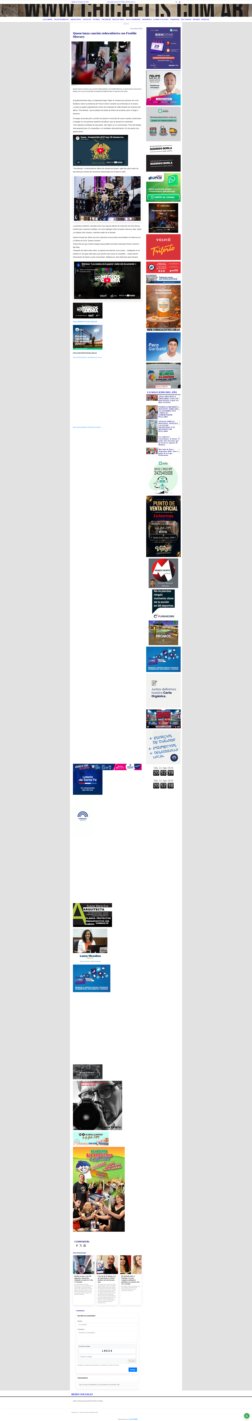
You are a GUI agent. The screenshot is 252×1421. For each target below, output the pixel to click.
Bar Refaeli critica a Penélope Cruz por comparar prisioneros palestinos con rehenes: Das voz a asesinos (130, 1280)
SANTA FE (87, 19)
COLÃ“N (126, 24)
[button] (176, 2)
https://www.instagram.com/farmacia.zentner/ (87, 427)
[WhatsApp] (179, 2)
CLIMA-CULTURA (161, 19)
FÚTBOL (96, 19)
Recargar (132, 1361)
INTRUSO (205, 19)
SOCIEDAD (106, 19)
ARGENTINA (75, 19)
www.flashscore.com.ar (87, 357)
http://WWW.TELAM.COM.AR (85, 322)
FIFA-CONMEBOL (133, 19)
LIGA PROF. (48, 19)
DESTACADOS (118, 19)
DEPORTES (147, 19)
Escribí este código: (84, 1346)
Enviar (132, 1370)
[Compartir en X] (80, 1245)
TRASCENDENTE (61, 19)
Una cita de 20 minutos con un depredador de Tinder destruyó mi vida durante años (107, 1279)
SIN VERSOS (186, 19)
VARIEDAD (174, 19)
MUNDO (196, 19)
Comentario (81, 1329)
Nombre (80, 1321)
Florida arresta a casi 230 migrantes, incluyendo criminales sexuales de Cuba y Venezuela (83, 1279)
